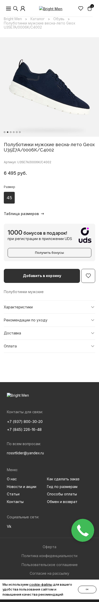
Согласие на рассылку (49, 573)
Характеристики (18, 307)
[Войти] (23, 8)
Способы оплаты (62, 494)
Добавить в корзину (42, 275)
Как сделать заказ (63, 479)
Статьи (13, 494)
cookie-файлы (40, 584)
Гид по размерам (62, 486)
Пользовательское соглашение (50, 564)
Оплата (10, 346)
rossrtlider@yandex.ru (25, 453)
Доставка (12, 333)
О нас (12, 479)
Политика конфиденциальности (49, 556)
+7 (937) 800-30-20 (25, 421)
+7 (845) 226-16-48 (24, 429)
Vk (9, 526)
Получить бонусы (49, 252)
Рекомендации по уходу (25, 320)
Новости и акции (21, 486)
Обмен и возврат (62, 501)
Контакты (15, 501)
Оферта (49, 547)
